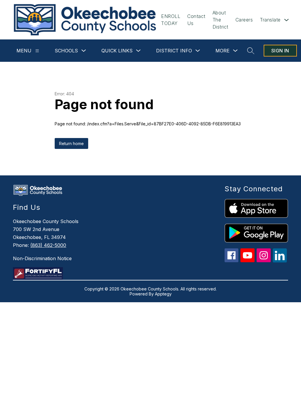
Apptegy (163, 293)
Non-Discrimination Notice (42, 258)
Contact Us (196, 19)
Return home (71, 143)
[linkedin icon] (280, 261)
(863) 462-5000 (48, 245)
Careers (244, 20)
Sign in (280, 51)
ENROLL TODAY (170, 19)
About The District (220, 20)
